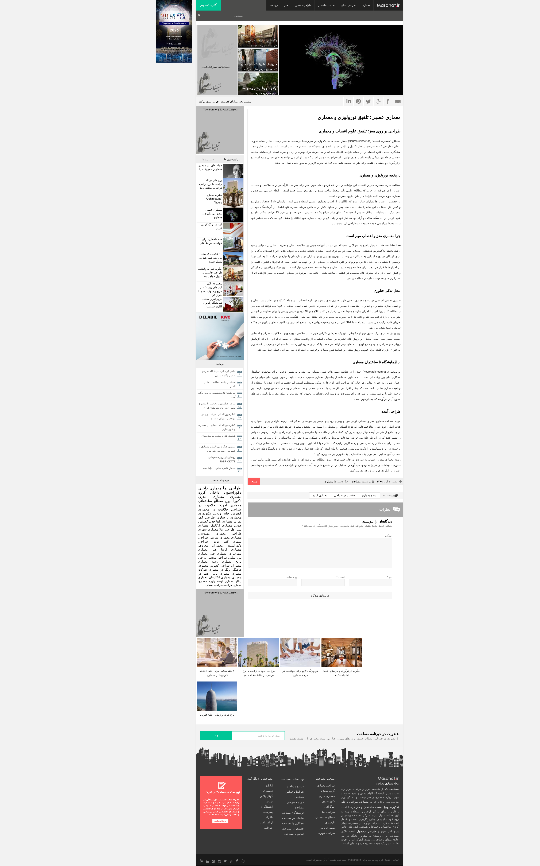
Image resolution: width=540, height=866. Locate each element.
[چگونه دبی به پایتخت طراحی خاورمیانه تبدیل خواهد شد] (232, 274)
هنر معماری (207, 549)
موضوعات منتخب (220, 480)
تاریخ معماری (231, 561)
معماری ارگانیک (221, 525)
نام (389, 577)
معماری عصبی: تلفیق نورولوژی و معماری (359, 117)
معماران (236, 565)
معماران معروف (210, 545)
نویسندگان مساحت (292, 812)
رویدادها (274, 5)
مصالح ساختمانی (210, 501)
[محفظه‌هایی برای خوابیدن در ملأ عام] (232, 244)
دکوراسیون (233, 501)
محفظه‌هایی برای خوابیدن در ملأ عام (211, 241)
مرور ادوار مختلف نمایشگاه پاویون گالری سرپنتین (212, 302)
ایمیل (340, 577)
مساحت (356, 481)
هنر (286, 5)
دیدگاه (388, 535)
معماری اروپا (231, 549)
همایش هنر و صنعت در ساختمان (218, 435)
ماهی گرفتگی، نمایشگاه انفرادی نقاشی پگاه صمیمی (218, 373)
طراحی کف (206, 517)
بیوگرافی (329, 806)
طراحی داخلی (348, 5)
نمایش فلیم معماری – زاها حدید (219, 468)
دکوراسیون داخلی (225, 492)
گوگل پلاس (266, 796)
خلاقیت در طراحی (344, 495)
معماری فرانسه (232, 585)
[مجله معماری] (388, 5)
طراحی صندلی (214, 585)
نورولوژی (353, 261)
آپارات (269, 785)
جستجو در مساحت (293, 828)
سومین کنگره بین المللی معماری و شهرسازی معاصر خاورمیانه (217, 448)
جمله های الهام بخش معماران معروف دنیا (210, 167)
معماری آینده (320, 495)
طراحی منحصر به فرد (212, 557)
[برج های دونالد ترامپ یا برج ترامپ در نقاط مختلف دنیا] (232, 185)
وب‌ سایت (291, 577)
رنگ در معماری (219, 569)
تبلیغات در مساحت (293, 818)
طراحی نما (232, 488)
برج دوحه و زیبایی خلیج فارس (217, 714)
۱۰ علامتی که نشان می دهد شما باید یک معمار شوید (210, 257)
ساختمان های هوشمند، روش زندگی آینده (216, 395)
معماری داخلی (209, 488)
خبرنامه (268, 827)
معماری (366, 5)
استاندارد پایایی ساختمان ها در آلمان (219, 384)
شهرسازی (235, 553)
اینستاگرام (267, 806)
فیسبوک (268, 790)
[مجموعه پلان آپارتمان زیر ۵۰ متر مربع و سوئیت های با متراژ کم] (232, 289)
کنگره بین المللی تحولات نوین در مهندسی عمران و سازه (218, 416)
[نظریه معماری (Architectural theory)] (232, 200)
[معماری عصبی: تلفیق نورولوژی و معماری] (232, 215)
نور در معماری (232, 521)
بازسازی (222, 517)
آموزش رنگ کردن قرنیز (211, 226)
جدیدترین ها (208, 159)
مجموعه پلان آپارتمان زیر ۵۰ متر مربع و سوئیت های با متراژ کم (210, 289)
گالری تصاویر (208, 5)
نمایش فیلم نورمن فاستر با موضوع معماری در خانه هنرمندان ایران (217, 405)
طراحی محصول (302, 5)
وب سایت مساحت (292, 779)
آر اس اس (267, 822)
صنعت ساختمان (326, 5)
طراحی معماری (228, 533)
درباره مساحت (295, 786)
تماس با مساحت (294, 833)
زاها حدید (215, 521)
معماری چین (218, 553)
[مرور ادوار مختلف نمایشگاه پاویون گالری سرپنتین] (232, 304)
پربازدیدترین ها (231, 159)
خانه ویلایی (221, 513)
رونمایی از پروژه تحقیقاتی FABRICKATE (221, 459)
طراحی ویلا (227, 529)
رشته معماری (208, 561)
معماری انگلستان (220, 577)
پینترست (268, 811)
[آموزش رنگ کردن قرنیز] (232, 230)
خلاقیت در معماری (213, 509)
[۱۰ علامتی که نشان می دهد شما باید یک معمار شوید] (232, 259)
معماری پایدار (220, 573)
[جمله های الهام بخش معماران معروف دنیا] (232, 171)
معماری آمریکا (230, 505)
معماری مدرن (211, 497)
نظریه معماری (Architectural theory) (214, 198)
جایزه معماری (206, 581)
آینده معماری (369, 495)
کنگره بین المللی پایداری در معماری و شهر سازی (216, 427)
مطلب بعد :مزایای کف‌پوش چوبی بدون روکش (224, 101)
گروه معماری (327, 790)
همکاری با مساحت (293, 823)
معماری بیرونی (219, 537)
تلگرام (269, 817)
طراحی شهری (326, 833)
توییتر (269, 801)
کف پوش (220, 541)
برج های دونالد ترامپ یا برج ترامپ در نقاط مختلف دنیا (210, 184)
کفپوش (236, 513)
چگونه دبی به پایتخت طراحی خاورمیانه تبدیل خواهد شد (210, 272)
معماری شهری (208, 529)
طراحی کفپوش (220, 565)
